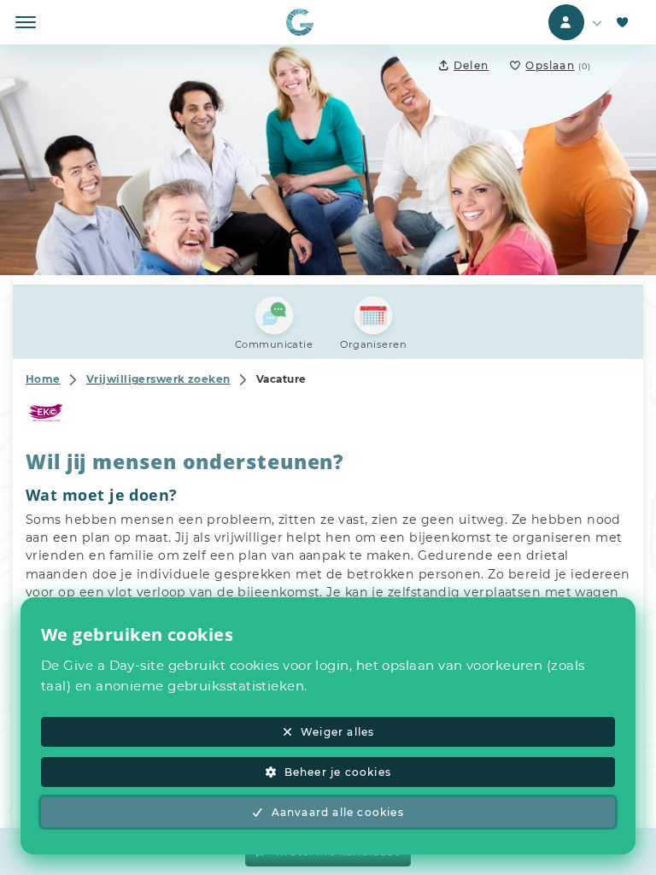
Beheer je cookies (337, 772)
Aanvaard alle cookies (338, 812)
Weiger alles (337, 731)
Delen (471, 65)
